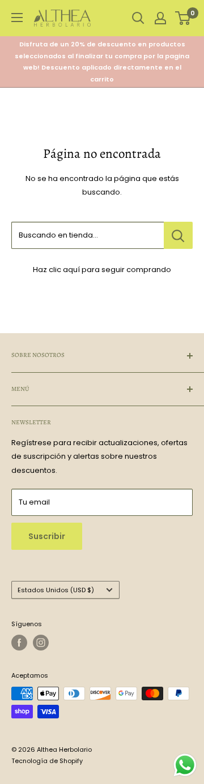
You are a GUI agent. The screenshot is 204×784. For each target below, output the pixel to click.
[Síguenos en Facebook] (19, 643)
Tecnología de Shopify (47, 760)
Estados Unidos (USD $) (56, 590)
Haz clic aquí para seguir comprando (102, 269)
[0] (183, 18)
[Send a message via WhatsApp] (185, 765)
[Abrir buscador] (138, 18)
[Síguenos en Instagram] (41, 643)
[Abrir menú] (17, 17)
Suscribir (46, 536)
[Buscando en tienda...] (178, 235)
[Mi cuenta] (160, 18)
